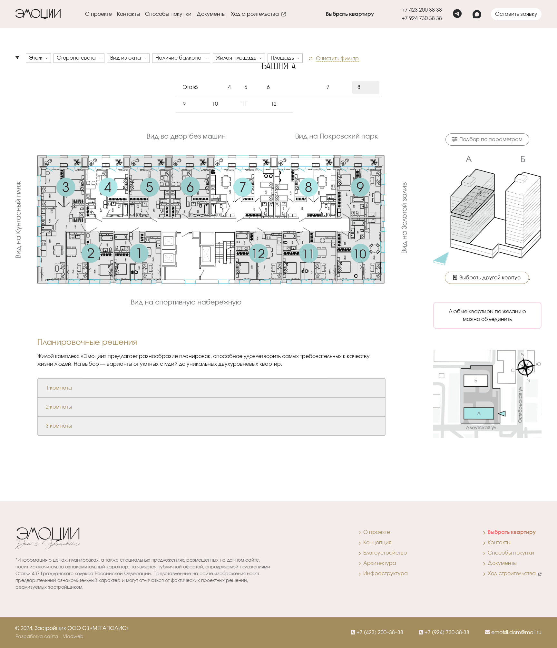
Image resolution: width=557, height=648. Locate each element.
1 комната (59, 388)
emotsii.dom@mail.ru (516, 632)
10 (215, 104)
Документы (211, 14)
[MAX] (477, 14)
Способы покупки (168, 14)
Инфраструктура (384, 573)
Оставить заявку (516, 14)
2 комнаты (59, 407)
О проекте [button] (98, 14)
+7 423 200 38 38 (422, 10)
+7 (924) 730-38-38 (446, 632)
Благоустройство (384, 553)
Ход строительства (256, 14)
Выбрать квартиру (350, 14)
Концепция (376, 542)
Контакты (128, 14)
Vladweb (73, 636)
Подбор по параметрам (490, 139)
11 (244, 104)
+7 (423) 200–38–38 (379, 632)
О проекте (375, 532)
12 (274, 104)
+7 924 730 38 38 (422, 18)
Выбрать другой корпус (489, 277)
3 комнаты (59, 426)
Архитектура (378, 563)
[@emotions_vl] (457, 14)
